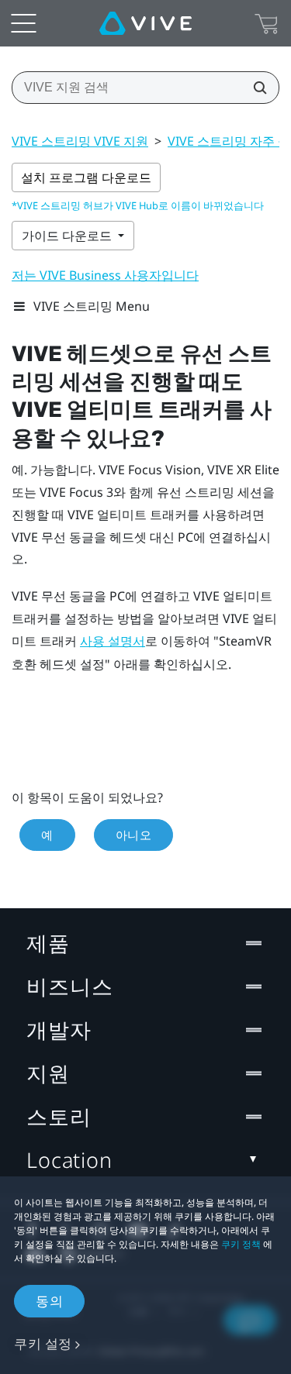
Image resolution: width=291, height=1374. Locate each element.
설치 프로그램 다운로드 (86, 177)
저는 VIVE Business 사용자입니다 (105, 275)
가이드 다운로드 (68, 235)
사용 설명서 (112, 641)
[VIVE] (145, 23)
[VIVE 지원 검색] (255, 87)
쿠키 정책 (241, 1244)
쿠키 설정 (43, 1343)
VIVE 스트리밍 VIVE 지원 (80, 141)
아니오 (134, 834)
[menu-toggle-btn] (23, 23)
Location (69, 1159)
